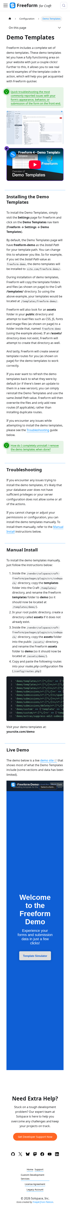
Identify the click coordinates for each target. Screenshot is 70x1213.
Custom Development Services (32, 1176)
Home (30, 1169)
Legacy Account (35, 1189)
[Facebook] (42, 1154)
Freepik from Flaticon (43, 1202)
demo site (47, 760)
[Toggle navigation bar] (5, 5)
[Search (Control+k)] (63, 5)
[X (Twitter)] (20, 1154)
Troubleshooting (38, 430)
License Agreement (35, 1184)
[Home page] (9, 19)
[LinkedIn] (57, 1154)
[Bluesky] (28, 1154)
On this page (17, 28)
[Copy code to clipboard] (59, 681)
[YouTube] (50, 1154)
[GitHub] (13, 1154)
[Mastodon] (35, 1154)
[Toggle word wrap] (53, 681)
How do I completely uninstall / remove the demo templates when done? (35, 447)
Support (39, 1169)
